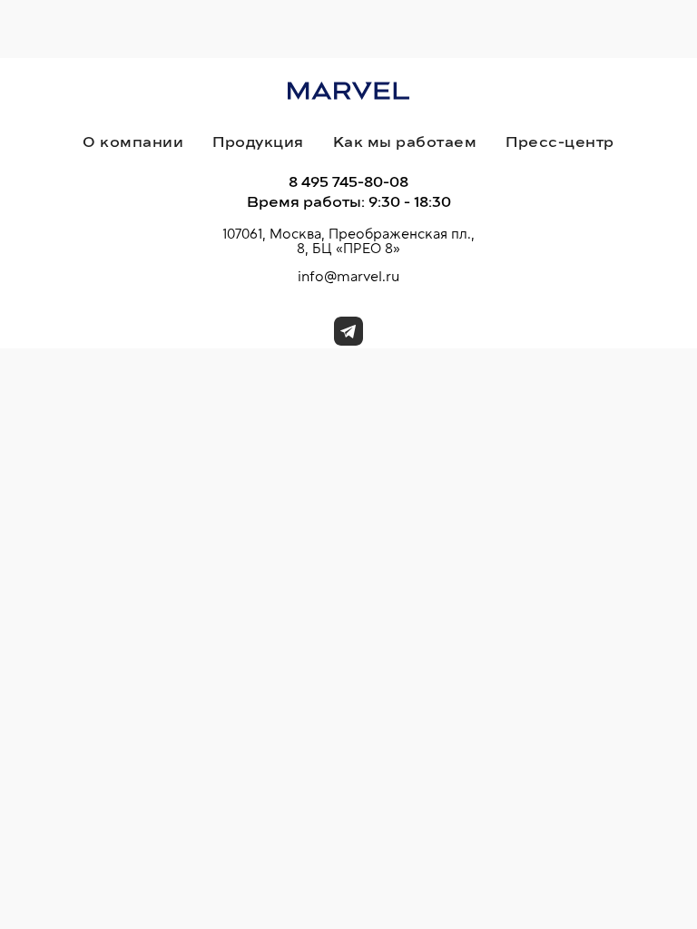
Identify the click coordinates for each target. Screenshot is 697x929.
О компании (133, 142)
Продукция (258, 142)
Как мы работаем (405, 142)
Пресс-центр (560, 142)
